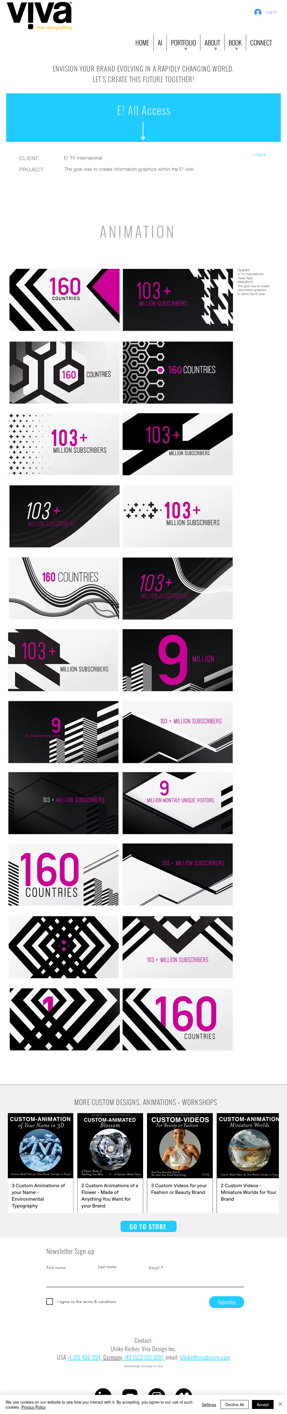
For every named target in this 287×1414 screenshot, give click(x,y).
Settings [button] (209, 1404)
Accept (263, 1404)
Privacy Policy (33, 1407)
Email (154, 1268)
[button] (160, 42)
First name (56, 1267)
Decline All (234, 1404)
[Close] (280, 1404)
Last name (107, 1267)
